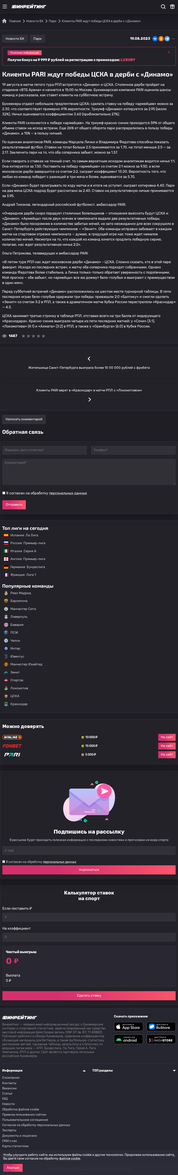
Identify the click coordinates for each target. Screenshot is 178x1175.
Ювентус (17, 656)
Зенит (15, 672)
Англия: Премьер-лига (25, 559)
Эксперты (9, 1130)
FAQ (5, 1099)
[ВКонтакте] (155, 38)
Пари (37, 39)
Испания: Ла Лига (24, 535)
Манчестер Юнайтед (26, 664)
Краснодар (19, 704)
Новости (8, 1104)
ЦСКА (14, 696)
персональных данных (68, 493)
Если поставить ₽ (17, 908)
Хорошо (13, 1168)
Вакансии (9, 1088)
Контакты (9, 1083)
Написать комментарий (24, 419)
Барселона (18, 601)
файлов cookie (69, 1158)
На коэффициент (16, 928)
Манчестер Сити (23, 609)
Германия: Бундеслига (25, 567)
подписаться (89, 870)
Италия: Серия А (21, 551)
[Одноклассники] (161, 38)
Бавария (16, 625)
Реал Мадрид (20, 593)
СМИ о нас (9, 1141)
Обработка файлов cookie (20, 1109)
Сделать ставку (89, 995)
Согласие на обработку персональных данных (36, 1125)
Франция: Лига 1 (20, 575)
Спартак (16, 680)
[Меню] (4, 6)
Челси (15, 641)
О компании (11, 1078)
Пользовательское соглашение (25, 1120)
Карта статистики (15, 1146)
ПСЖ (14, 633)
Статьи (7, 1093)
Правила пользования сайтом (24, 1115)
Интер (15, 648)
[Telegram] (167, 38)
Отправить (14, 505)
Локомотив (19, 688)
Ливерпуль (18, 617)
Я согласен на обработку (46, 493)
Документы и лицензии (19, 1136)
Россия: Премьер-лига (25, 543)
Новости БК (15, 39)
